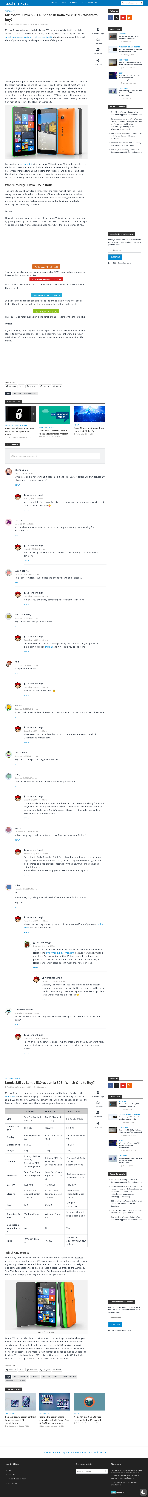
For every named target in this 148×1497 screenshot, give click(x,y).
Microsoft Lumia (69, 1377)
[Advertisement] (46, 61)
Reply (17, 485)
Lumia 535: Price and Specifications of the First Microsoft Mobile (74, 1452)
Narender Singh (98, 34)
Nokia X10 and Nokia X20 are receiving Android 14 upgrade (88, 1418)
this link (49, 646)
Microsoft (10, 11)
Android (122, 34)
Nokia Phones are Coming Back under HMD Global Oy (89, 430)
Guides (54, 3)
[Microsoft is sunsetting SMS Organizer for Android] (113, 36)
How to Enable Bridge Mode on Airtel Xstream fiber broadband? (130, 63)
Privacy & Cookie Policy (17, 1479)
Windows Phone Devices (15, 1381)
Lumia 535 (17, 393)
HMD (121, 88)
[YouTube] (123, 17)
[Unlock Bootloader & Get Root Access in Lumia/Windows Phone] (20, 413)
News (64, 3)
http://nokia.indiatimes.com (60, 952)
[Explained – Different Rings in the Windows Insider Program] (54, 414)
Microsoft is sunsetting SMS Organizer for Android (129, 37)
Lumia (15, 1377)
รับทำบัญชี (115, 149)
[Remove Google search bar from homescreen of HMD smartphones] (113, 90)
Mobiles (73, 3)
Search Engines (134, 47)
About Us (11, 1474)
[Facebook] (110, 17)
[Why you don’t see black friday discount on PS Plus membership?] (113, 75)
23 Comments (42, 24)
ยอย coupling (116, 133)
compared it (26, 164)
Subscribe (115, 257)
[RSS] (129, 17)
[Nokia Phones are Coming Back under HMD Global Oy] (89, 413)
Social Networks (89, 3)
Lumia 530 (46, 1377)
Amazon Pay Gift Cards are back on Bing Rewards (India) (130, 50)
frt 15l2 (114, 112)
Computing (123, 60)
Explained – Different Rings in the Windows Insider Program (53, 432)
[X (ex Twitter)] (116, 17)
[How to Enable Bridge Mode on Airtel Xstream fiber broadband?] (113, 62)
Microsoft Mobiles (30, 393)
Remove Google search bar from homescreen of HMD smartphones (130, 93)
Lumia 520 (24, 1377)
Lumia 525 (35, 1377)
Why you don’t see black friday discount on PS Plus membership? (130, 77)
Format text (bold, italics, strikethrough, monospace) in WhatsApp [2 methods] (122, 126)
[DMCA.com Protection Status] (118, 1492)
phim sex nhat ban (118, 142)
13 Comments (41, 1087)
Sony (121, 73)
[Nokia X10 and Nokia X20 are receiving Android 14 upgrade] (89, 1401)
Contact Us (12, 1483)
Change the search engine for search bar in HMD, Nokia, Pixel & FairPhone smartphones (54, 1419)
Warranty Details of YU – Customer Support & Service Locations (126, 135)
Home (10, 1470)
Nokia (24, 425)
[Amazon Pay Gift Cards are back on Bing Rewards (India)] (113, 49)
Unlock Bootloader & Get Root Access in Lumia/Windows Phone (20, 431)
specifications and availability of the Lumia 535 (28, 37)
